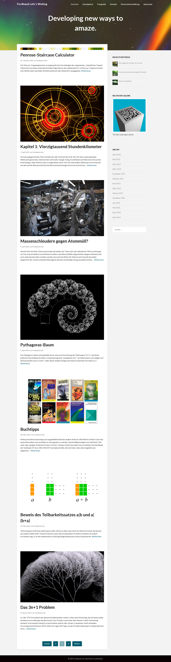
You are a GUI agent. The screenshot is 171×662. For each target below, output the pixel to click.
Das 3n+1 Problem (37, 607)
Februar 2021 (117, 193)
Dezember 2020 (118, 198)
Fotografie (101, 4)
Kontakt (113, 4)
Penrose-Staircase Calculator (47, 54)
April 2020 (116, 212)
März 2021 (116, 188)
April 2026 (116, 155)
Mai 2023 (116, 159)
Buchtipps (29, 429)
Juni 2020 (116, 203)
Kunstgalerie (88, 4)
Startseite (75, 4)
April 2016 (116, 217)
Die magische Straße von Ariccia (130, 63)
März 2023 (116, 169)
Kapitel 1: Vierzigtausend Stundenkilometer (61, 146)
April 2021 (116, 183)
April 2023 (116, 164)
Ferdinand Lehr (42, 60)
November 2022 (118, 174)
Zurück (47, 644)
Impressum (148, 4)
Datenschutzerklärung (130, 4)
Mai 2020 (116, 208)
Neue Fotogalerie (125, 81)
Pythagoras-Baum (37, 344)
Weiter (77, 644)
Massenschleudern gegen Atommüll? (54, 241)
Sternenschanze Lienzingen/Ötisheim (132, 72)
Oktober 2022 (118, 179)
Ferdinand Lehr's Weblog (32, 4)
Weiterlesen (86, 71)
